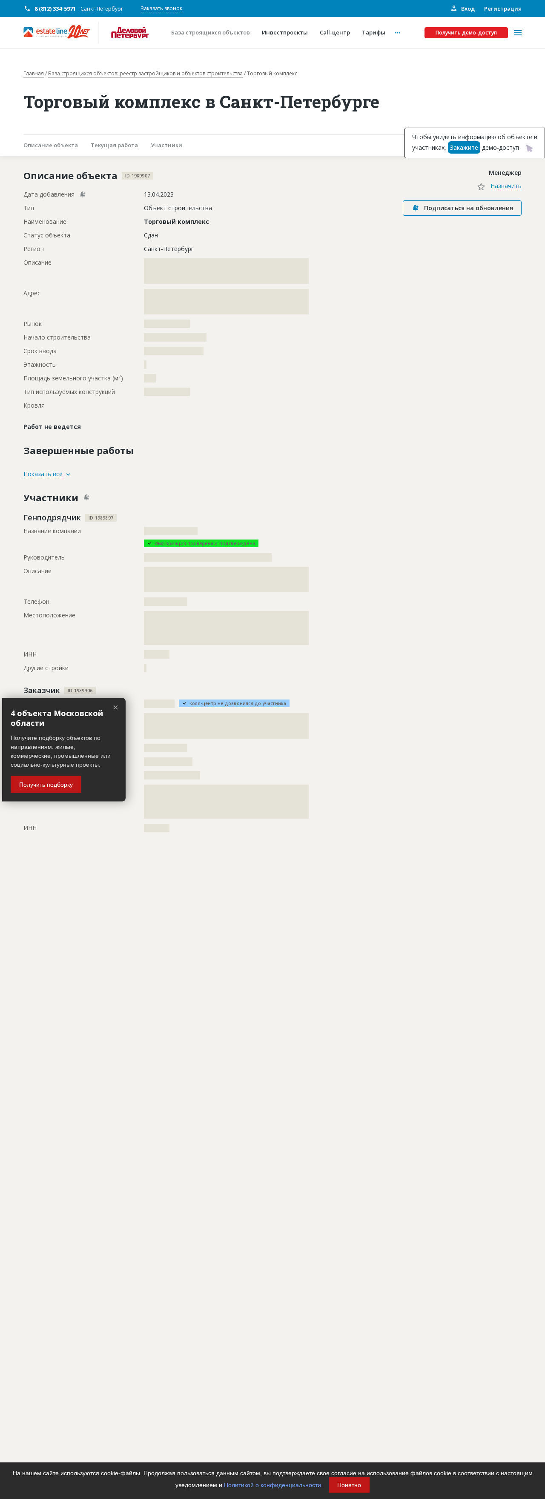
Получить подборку (46, 784)
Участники (166, 145)
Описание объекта (50, 145)
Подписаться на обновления (468, 208)
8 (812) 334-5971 (55, 8)
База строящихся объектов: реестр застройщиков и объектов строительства (145, 73)
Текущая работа (114, 145)
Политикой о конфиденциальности (272, 1485)
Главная (33, 73)
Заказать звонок (161, 8)
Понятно (349, 1485)
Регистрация (503, 8)
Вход (467, 8)
